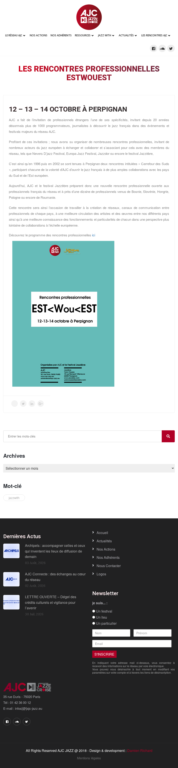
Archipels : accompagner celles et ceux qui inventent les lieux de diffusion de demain (55, 551)
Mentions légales (89, 758)
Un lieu (101, 617)
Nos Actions (38, 35)
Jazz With (104, 35)
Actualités (126, 35)
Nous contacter (109, 565)
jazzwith (14, 498)
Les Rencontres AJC (154, 35)
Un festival (103, 611)
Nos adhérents (61, 35)
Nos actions (106, 549)
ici (93, 235)
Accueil (102, 532)
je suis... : (99, 603)
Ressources (83, 35)
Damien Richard (139, 750)
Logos (101, 573)
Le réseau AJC (13, 35)
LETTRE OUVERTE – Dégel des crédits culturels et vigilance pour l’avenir (50, 602)
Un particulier (106, 623)
